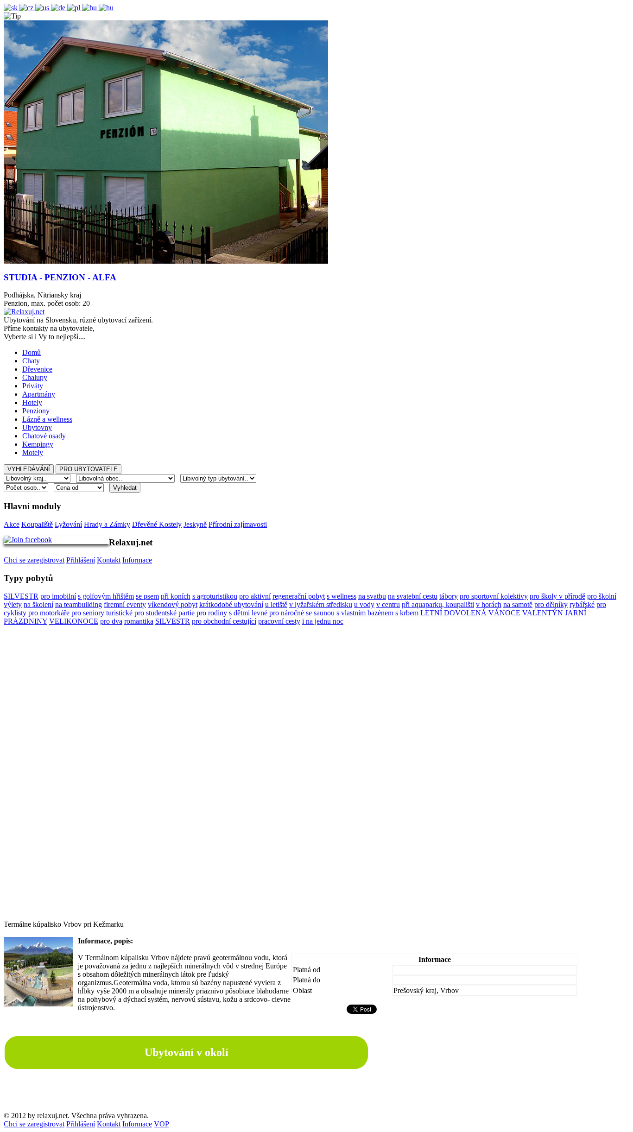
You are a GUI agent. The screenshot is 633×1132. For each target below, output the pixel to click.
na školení (38, 604)
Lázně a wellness (47, 419)
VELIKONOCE (73, 621)
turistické (119, 613)
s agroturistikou (214, 596)
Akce (11, 524)
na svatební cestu (412, 596)
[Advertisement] (316, 781)
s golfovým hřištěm (106, 596)
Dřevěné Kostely (157, 524)
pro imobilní (58, 596)
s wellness (341, 596)
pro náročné (286, 613)
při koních (175, 596)
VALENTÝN (542, 613)
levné (260, 613)
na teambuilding (78, 604)
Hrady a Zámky (107, 524)
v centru (388, 604)
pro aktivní (255, 596)
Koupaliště (37, 524)
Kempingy (37, 444)
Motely (32, 452)
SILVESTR (21, 596)
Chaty (31, 361)
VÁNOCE (504, 613)
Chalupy (34, 377)
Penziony (36, 411)
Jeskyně (195, 524)
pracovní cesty (279, 621)
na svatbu (372, 596)
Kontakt (108, 560)
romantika (138, 621)
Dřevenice (37, 369)
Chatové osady (44, 436)
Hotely (32, 402)
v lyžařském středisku (320, 604)
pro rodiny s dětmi (223, 613)
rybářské (582, 604)
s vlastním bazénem (364, 613)
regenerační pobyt (298, 596)
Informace (137, 560)
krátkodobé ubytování (231, 604)
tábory (448, 596)
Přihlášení (80, 560)
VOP (161, 1124)
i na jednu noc (322, 621)
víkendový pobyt (172, 604)
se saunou (320, 613)
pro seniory (87, 613)
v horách (488, 604)
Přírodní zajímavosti (238, 524)
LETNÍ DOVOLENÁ (453, 613)
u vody (364, 604)
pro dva (111, 621)
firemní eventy (125, 604)
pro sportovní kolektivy (494, 596)
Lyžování (68, 524)
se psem (147, 596)
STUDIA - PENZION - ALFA (60, 277)
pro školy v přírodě (557, 596)
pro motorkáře (49, 613)
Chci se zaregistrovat (34, 560)
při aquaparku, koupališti (438, 604)
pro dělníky (551, 604)
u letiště (276, 604)
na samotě (517, 604)
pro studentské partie (164, 613)
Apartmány (38, 394)
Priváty (32, 386)
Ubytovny (37, 427)
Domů (31, 352)
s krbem (406, 613)
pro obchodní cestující (224, 621)
